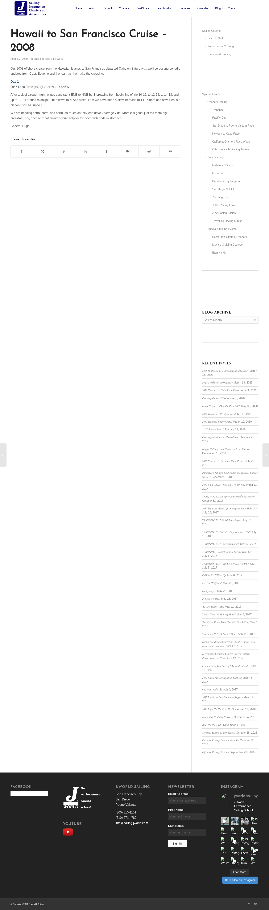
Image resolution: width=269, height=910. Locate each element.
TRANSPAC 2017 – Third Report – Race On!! (226, 532)
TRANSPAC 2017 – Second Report (220, 543)
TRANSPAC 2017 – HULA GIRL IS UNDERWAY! (228, 563)
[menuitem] (78, 8)
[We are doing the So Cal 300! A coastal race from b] (225, 841)
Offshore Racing (217, 101)
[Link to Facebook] (249, 904)
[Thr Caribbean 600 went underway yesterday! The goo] (225, 851)
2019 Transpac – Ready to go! (217, 413)
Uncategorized (41, 58)
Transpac (218, 109)
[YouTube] (69, 832)
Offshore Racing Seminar (215, 752)
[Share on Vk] (127, 151)
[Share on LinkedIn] (85, 151)
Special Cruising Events (222, 228)
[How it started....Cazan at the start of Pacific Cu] (225, 831)
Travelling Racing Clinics (227, 220)
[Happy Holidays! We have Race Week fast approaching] (235, 861)
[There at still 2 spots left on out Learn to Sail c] (244, 851)
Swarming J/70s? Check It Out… (219, 634)
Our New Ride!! (210, 689)
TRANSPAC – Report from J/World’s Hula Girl (227, 551)
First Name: (176, 809)
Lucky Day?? (209, 591)
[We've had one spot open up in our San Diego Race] (225, 861)
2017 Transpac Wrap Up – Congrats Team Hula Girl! (230, 508)
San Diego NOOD (223, 189)
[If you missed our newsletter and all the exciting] (235, 821)
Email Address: (179, 793)
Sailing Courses (211, 30)
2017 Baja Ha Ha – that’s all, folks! (221, 484)
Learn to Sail (215, 38)
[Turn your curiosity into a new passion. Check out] (244, 861)
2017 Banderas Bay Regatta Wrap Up (222, 677)
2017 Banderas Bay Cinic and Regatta (222, 697)
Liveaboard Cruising (219, 54)
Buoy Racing (215, 157)
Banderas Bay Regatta (226, 181)
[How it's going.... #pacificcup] (254, 821)
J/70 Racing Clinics (224, 212)
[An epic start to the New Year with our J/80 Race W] (254, 851)
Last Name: (176, 825)
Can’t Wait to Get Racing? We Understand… (226, 666)
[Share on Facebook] (21, 151)
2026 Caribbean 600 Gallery (217, 382)
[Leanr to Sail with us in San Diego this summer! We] (235, 831)
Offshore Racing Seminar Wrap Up (220, 740)
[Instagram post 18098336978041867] (254, 831)
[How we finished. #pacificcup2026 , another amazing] (244, 821)
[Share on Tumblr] (106, 151)
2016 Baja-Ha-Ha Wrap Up (216, 709)
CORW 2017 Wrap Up (214, 575)
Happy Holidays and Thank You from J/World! (226, 449)
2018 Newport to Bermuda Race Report (223, 461)
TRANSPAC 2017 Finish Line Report (222, 520)
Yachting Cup (220, 197)
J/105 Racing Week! (213, 429)
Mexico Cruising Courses (227, 244)
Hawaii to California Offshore (229, 236)
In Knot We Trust (211, 598)
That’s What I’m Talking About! (219, 614)
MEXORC (218, 173)
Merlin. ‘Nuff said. (212, 583)
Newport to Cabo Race (226, 133)
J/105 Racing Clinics (224, 205)
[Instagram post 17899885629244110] (254, 841)
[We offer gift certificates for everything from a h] (254, 861)
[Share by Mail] (170, 151)
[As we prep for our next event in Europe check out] (225, 821)
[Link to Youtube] (255, 904)
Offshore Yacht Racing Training (231, 149)
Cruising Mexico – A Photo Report (221, 437)
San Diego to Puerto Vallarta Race (233, 125)
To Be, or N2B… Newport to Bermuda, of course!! (229, 496)
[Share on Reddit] (149, 151)
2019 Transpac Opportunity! (217, 421)
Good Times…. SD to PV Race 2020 (221, 406)
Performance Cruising (220, 46)
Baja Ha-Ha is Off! (212, 724)
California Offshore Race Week (231, 141)
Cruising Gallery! (212, 398)
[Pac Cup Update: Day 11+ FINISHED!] (3, 455)
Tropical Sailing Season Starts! (218, 732)
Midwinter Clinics (222, 165)
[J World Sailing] (32, 8)
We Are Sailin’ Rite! (213, 606)
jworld (60, 58)
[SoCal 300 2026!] (244, 831)
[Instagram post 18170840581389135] (235, 851)
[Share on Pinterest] (63, 151)
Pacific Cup (219, 117)
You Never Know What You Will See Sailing (225, 622)
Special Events (211, 94)
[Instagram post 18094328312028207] (235, 841)
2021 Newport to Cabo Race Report (221, 390)
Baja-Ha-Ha (219, 252)
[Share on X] (42, 151)
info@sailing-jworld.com (132, 823)
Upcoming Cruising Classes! (217, 717)
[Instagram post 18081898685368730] (244, 841)
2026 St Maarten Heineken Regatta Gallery (225, 370)
